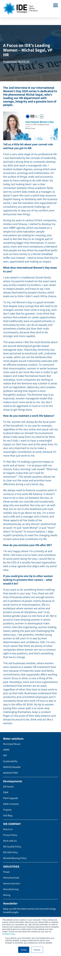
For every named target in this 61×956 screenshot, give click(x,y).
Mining (6, 895)
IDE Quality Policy (12, 846)
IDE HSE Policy (10, 852)
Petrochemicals (11, 877)
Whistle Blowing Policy (15, 858)
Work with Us (10, 840)
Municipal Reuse (11, 744)
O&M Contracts (11, 804)
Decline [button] (37, 949)
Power (6, 872)
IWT (5, 755)
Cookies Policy (8, 933)
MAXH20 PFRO (10, 772)
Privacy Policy (10, 835)
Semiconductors (11, 883)
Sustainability (10, 761)
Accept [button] (24, 949)
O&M (5, 792)
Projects (7, 809)
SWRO (6, 749)
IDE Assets (8, 786)
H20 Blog (7, 815)
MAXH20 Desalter (12, 767)
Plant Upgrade (10, 798)
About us (8, 829)
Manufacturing (10, 889)
